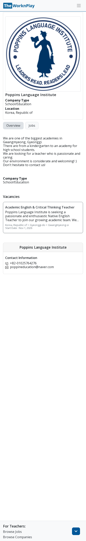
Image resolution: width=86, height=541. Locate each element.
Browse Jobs (12, 531)
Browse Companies (17, 537)
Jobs (32, 125)
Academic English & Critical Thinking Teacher (40, 207)
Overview (13, 125)
